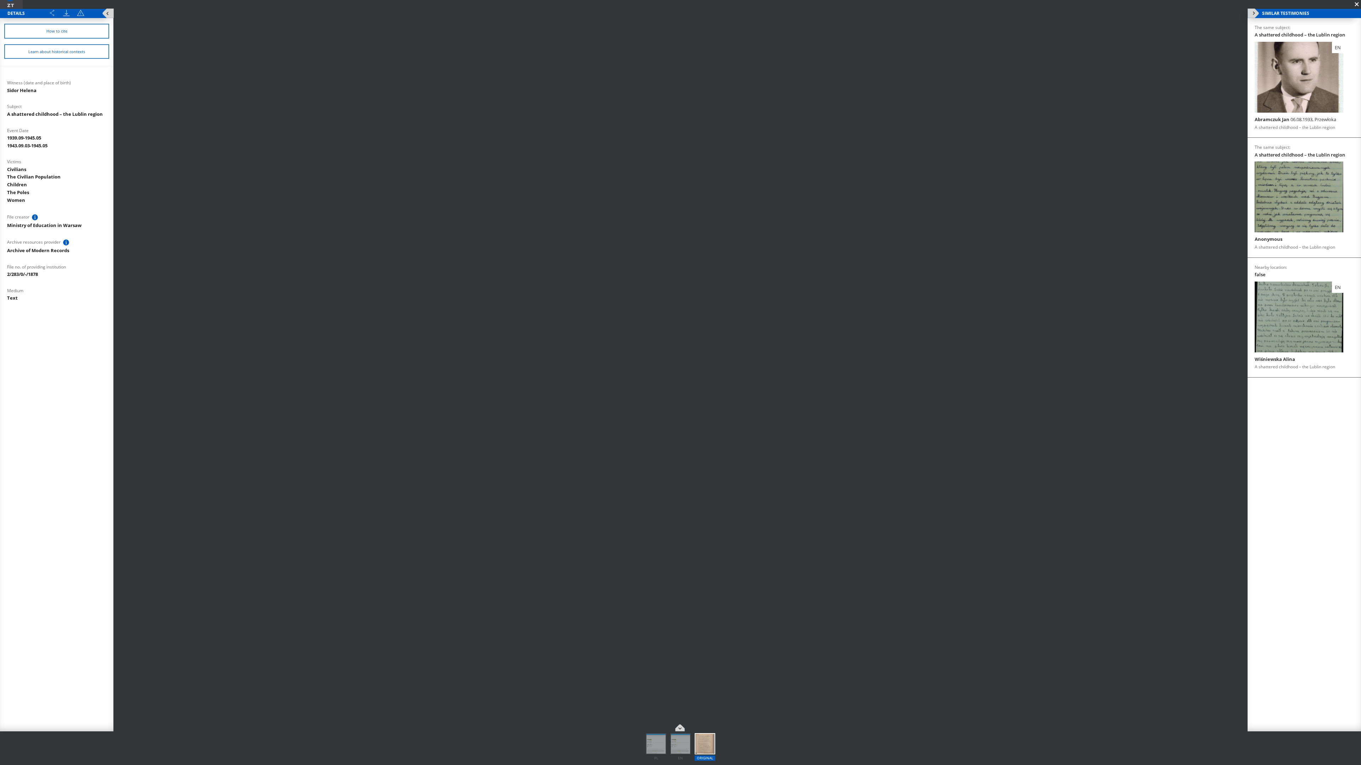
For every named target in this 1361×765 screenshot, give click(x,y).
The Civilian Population (34, 177)
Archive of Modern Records (38, 250)
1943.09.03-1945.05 (27, 145)
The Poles (18, 192)
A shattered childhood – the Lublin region (55, 114)
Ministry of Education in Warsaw (44, 225)
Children (17, 184)
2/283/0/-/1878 (22, 274)
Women (16, 200)
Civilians (16, 169)
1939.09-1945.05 (24, 138)
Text (12, 298)
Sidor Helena (22, 90)
